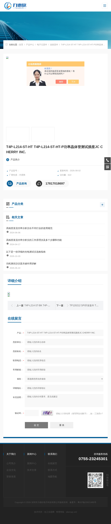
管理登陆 (60, 512)
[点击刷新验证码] (47, 413)
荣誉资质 (11, 476)
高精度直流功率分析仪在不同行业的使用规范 (29, 228)
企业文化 (11, 470)
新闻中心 (31, 463)
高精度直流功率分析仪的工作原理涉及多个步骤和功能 (34, 240)
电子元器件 (42, 44)
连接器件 (54, 44)
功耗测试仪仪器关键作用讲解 (21, 263)
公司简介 (11, 463)
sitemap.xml (71, 512)
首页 (21, 44)
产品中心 (30, 44)
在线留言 (52, 463)
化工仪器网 (49, 512)
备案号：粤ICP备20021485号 (83, 502)
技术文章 (31, 470)
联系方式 (52, 470)
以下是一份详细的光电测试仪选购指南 (26, 252)
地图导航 (52, 476)
